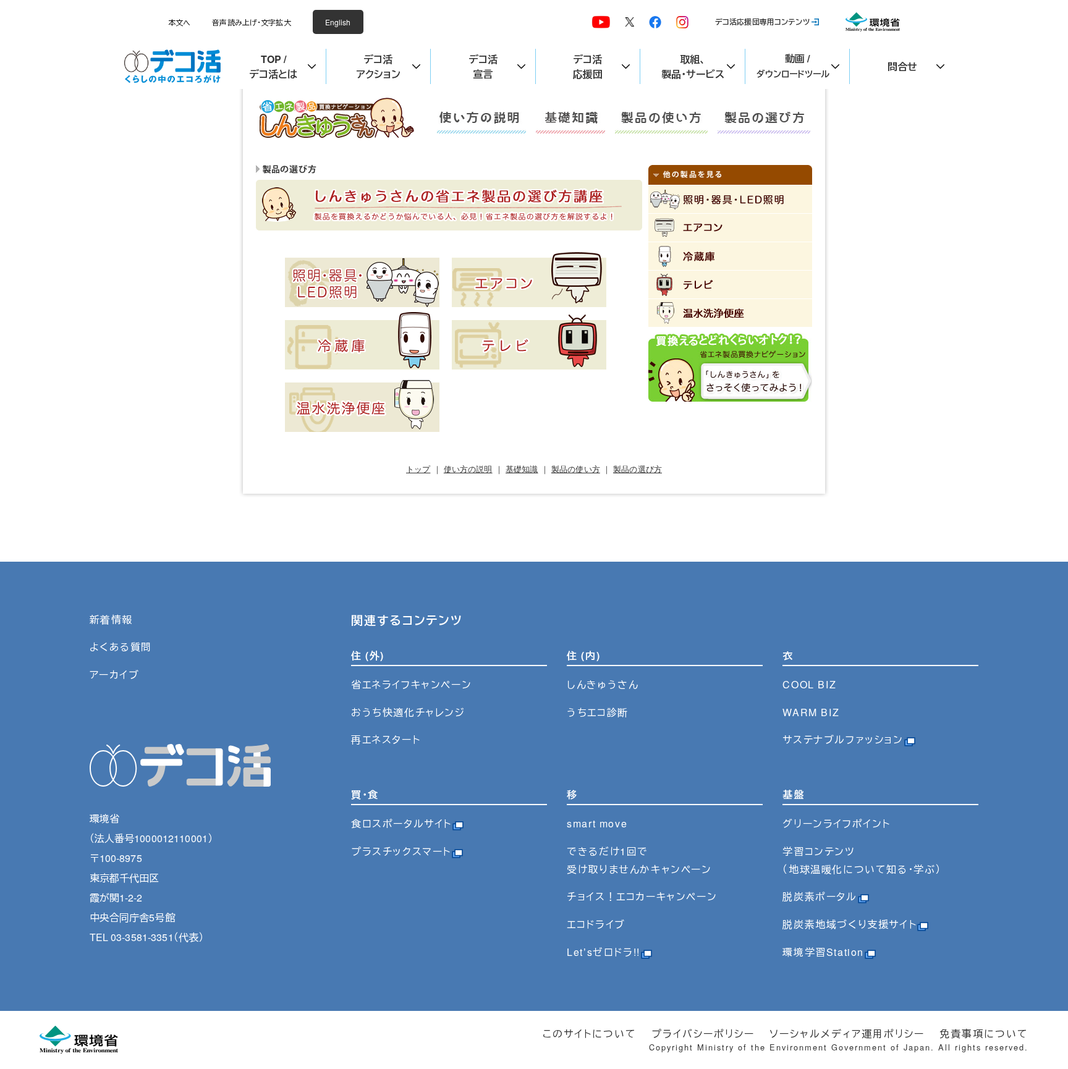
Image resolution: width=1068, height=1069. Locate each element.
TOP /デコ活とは (273, 66)
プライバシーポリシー (703, 1033)
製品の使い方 (575, 469)
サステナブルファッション (842, 739)
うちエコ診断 (598, 712)
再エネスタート (385, 739)
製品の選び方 (637, 469)
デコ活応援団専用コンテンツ (762, 21)
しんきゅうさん (602, 684)
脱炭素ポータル (819, 896)
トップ (418, 469)
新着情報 (111, 619)
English (338, 22)
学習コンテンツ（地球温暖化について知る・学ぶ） (861, 860)
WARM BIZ (810, 712)
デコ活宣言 (483, 66)
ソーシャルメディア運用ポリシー (847, 1033)
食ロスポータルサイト (401, 823)
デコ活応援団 (588, 66)
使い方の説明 (468, 469)
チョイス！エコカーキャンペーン (642, 896)
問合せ (902, 66)
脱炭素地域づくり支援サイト (849, 924)
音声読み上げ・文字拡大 (251, 22)
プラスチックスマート (401, 851)
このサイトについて (590, 1033)
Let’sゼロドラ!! (603, 952)
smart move (597, 823)
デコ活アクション (378, 66)
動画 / (792, 65)
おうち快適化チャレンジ (408, 712)
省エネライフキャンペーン (411, 684)
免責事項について (983, 1033)
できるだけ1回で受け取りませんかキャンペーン (639, 860)
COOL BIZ (809, 684)
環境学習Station (823, 952)
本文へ (179, 22)
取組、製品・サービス (692, 66)
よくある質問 (121, 647)
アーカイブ (115, 674)
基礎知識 (522, 469)
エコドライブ (596, 924)
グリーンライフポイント (836, 823)
